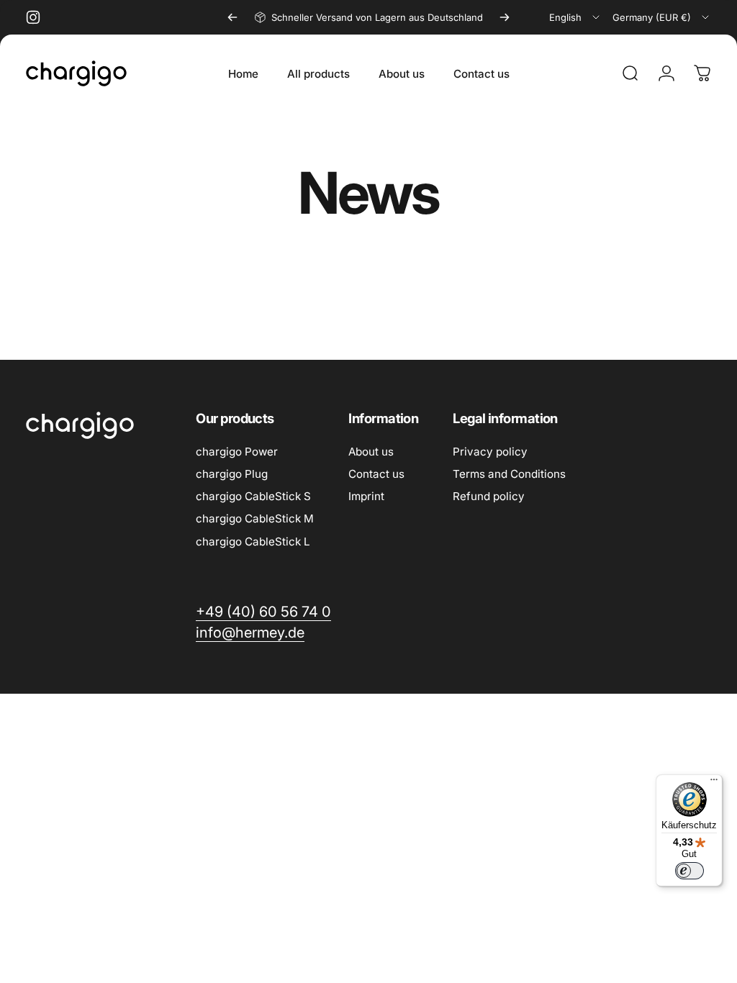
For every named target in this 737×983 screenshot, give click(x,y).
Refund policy (489, 496)
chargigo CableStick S (253, 496)
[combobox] (575, 17)
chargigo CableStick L (253, 541)
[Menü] (714, 783)
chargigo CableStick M (255, 518)
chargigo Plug (232, 474)
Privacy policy (490, 451)
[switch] (689, 870)
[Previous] (232, 17)
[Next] (504, 17)
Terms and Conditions (509, 474)
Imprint (366, 496)
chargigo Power (237, 451)
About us (371, 451)
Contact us (376, 474)
